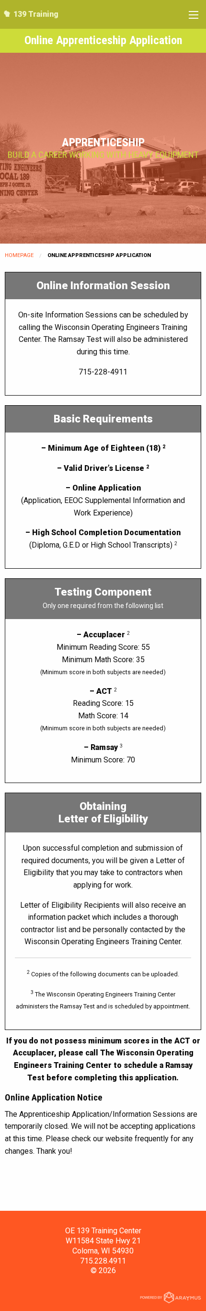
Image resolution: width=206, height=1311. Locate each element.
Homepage (19, 255)
